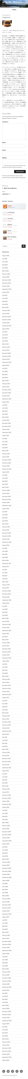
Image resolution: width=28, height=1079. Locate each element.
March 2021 (5, 450)
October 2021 (5, 429)
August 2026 (5, 255)
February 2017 (6, 584)
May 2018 (4, 554)
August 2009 (5, 844)
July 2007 (4, 920)
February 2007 (6, 935)
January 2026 (5, 277)
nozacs (10, 205)
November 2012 (6, 725)
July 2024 (4, 332)
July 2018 (4, 548)
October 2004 (6, 1017)
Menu (14, 9)
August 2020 (5, 472)
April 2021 (5, 447)
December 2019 (6, 496)
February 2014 (6, 679)
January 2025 (5, 313)
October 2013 (5, 691)
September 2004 (6, 1020)
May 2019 (4, 517)
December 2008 (6, 868)
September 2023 (6, 362)
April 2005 (5, 1002)
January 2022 (5, 420)
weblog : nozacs (12, 2)
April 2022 (5, 414)
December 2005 (6, 978)
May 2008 (5, 889)
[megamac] (7, 27)
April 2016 (5, 615)
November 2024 (6, 319)
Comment (5, 122)
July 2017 (4, 569)
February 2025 (6, 310)
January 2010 (5, 828)
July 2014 (4, 664)
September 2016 (6, 600)
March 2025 (5, 307)
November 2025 (6, 283)
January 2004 (5, 1045)
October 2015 (5, 627)
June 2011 (4, 777)
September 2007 (6, 914)
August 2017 (5, 566)
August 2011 (5, 770)
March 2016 (5, 618)
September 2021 (6, 432)
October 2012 (5, 728)
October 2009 (6, 837)
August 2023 (5, 365)
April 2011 (4, 783)
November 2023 (6, 356)
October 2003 (6, 1054)
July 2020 (4, 475)
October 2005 (6, 984)
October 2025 (6, 286)
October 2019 (5, 502)
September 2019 (6, 505)
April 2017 (5, 578)
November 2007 (6, 908)
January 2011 (5, 792)
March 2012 (5, 749)
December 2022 (6, 389)
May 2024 (5, 338)
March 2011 (5, 786)
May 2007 (5, 926)
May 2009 (5, 853)
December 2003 (6, 1048)
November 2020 (6, 463)
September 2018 (6, 542)
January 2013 (5, 719)
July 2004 (4, 1026)
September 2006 (6, 950)
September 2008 (6, 877)
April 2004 (5, 1036)
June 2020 (5, 478)
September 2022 (6, 399)
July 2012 (4, 737)
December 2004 (6, 1011)
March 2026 (5, 271)
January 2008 (5, 901)
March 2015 (5, 639)
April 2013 (5, 709)
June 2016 (5, 609)
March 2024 (5, 344)
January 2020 (5, 493)
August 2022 (5, 402)
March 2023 (5, 380)
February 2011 (6, 789)
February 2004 (6, 1042)
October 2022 (6, 396)
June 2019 (5, 514)
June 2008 (5, 886)
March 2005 (5, 1005)
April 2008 (5, 892)
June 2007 (5, 923)
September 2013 (6, 694)
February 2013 (6, 716)
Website (4, 158)
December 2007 (6, 905)
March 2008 (5, 895)
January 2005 (5, 1008)
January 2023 (5, 386)
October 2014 (5, 655)
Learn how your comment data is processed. (13, 177)
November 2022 (6, 392)
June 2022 (5, 408)
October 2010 (5, 801)
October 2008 (6, 874)
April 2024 (5, 341)
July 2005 (4, 993)
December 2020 (6, 460)
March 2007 (5, 932)
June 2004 (5, 1029)
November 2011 (6, 761)
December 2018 (6, 533)
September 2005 (6, 987)
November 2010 (6, 798)
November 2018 (6, 536)
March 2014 (5, 676)
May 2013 (4, 706)
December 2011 (6, 758)
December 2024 (6, 316)
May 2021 (4, 444)
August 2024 (5, 329)
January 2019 (5, 530)
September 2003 (6, 1057)
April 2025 (5, 304)
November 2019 (6, 499)
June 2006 (5, 959)
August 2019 (5, 508)
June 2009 (5, 850)
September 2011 (6, 767)
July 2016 (4, 606)
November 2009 (6, 834)
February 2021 (6, 453)
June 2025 (5, 298)
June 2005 (5, 996)
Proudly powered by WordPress (9, 1075)
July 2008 (4, 883)
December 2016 (6, 591)
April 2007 (5, 929)
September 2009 (6, 841)
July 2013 (4, 700)
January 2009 (5, 865)
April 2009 (5, 856)
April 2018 (5, 557)
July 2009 (4, 847)
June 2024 (5, 335)
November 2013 (6, 688)
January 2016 (5, 621)
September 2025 (6, 289)
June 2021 (5, 441)
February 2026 (6, 274)
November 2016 (6, 594)
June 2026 (5, 261)
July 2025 (4, 295)
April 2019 (5, 521)
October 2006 (6, 947)
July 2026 (4, 258)
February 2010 (6, 825)
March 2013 (5, 713)
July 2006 (4, 956)
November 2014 (6, 652)
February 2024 (6, 347)
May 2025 (5, 301)
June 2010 (5, 813)
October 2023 (6, 359)
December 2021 (6, 423)
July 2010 (4, 810)
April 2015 (5, 636)
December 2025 (6, 280)
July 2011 (4, 774)
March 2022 (5, 417)
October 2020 (6, 466)
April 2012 (5, 746)
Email (4, 150)
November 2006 (6, 944)
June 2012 (5, 740)
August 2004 (5, 1023)
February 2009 (6, 862)
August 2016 (5, 603)
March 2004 (5, 1039)
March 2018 (5, 560)
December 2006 (6, 941)
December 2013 (6, 685)
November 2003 (6, 1051)
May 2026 (5, 265)
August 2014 (5, 661)
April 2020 (5, 484)
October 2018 (5, 539)
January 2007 (5, 938)
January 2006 (5, 975)
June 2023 (5, 371)
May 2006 (5, 962)
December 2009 (6, 831)
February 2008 (6, 898)
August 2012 (5, 734)
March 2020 (5, 487)
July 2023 (4, 368)
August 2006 (5, 953)
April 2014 (5, 673)
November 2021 (6, 426)
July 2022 (4, 405)
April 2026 (5, 268)
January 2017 (5, 588)
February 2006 (6, 972)
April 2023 (5, 377)
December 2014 (6, 649)
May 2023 (5, 374)
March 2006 (5, 969)
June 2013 (5, 703)
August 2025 (5, 292)
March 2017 (5, 582)
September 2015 (6, 630)
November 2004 (6, 1014)
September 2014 (6, 658)
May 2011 (4, 780)
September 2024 (6, 325)
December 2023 (6, 353)
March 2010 (5, 822)
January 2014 (5, 682)
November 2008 (6, 871)
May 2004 (5, 1033)
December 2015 (6, 624)
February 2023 (6, 383)
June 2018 (5, 551)
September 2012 (6, 731)
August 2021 (5, 435)
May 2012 (4, 743)
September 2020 (6, 469)
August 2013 (5, 697)
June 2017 (5, 572)
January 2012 (5, 755)
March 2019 (5, 524)
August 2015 (5, 633)
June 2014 (5, 667)
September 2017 (6, 563)
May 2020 (5, 481)
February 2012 (6, 752)
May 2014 (4, 670)
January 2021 (5, 457)
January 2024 (5, 350)
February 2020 (6, 490)
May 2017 (4, 575)
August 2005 (5, 990)
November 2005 (6, 981)
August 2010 (5, 807)
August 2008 (5, 880)
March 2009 (5, 859)
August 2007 (5, 917)
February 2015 (6, 642)
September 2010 (6, 804)
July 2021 (4, 438)
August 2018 (5, 545)
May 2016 (4, 612)
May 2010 (4, 816)
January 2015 (5, 645)
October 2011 (5, 764)
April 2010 (5, 819)
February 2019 (6, 527)
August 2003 (5, 1060)
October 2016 (5, 597)
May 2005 (5, 999)
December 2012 (6, 722)
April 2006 (5, 966)
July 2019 (4, 511)
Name (4, 142)
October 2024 (6, 322)
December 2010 (6, 795)
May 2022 (4, 411)
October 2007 (6, 911)
